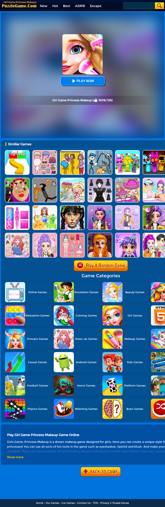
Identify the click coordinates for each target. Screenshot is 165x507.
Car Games (68, 502)
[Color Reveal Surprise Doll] (17, 206)
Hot (55, 6)
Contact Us (84, 502)
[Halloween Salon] (100, 234)
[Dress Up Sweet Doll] (17, 234)
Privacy (104, 502)
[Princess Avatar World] (72, 179)
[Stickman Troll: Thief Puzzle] (100, 151)
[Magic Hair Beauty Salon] (100, 206)
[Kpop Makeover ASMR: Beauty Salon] (44, 234)
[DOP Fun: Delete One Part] (72, 151)
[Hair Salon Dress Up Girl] (127, 234)
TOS (95, 502)
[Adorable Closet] (127, 206)
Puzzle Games (120, 502)
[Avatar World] (127, 179)
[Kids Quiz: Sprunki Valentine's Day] (127, 151)
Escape (95, 6)
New (43, 6)
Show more (15, 457)
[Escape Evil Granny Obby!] (17, 179)
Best (66, 6)
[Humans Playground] (44, 179)
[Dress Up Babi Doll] (72, 234)
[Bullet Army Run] (17, 151)
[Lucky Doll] (44, 151)
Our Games (52, 502)
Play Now (85, 81)
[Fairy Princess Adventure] (44, 206)
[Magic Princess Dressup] (100, 179)
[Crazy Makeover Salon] (72, 206)
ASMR (80, 6)
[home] (19, 5)
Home (39, 502)
